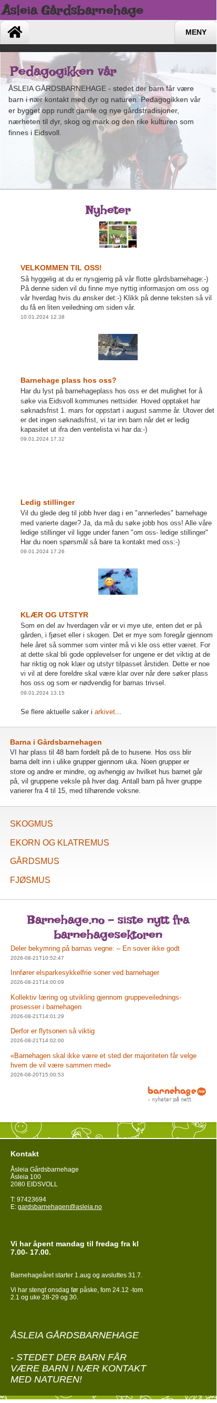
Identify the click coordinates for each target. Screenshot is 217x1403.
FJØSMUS (30, 880)
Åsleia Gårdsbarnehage (72, 10)
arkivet (105, 712)
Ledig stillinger (47, 502)
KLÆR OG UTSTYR (54, 615)
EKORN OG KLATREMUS (59, 842)
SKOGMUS (31, 823)
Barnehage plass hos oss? (68, 380)
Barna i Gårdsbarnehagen (56, 742)
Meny (195, 32)
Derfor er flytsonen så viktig (53, 1031)
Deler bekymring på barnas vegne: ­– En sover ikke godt (95, 948)
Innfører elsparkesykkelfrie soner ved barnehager (85, 973)
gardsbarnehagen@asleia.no (60, 1207)
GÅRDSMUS (34, 861)
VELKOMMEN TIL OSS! (61, 267)
